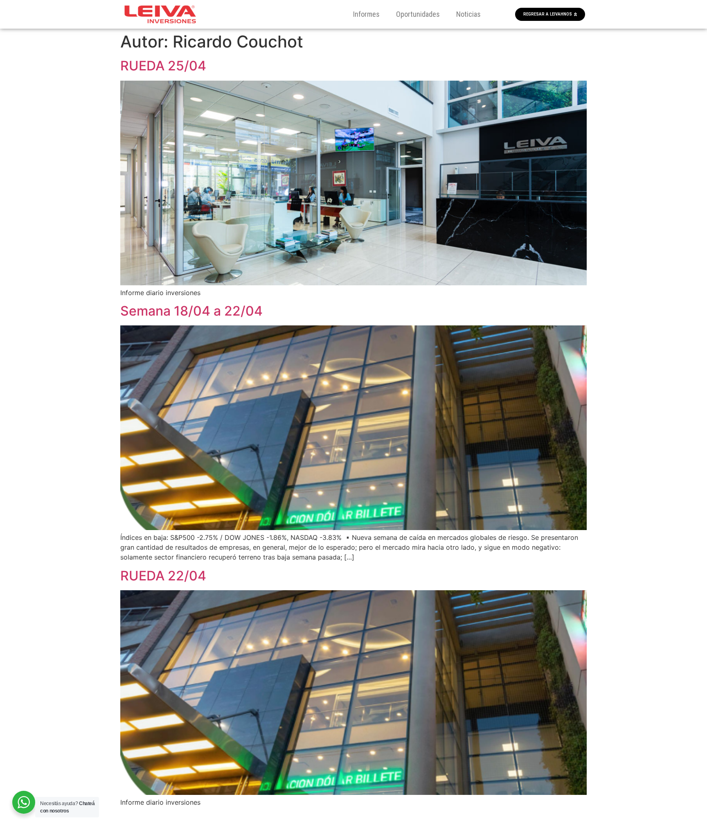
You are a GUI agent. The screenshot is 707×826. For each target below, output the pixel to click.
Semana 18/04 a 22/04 (191, 311)
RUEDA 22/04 (163, 576)
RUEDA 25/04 (163, 66)
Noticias (468, 14)
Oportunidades (418, 14)
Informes (366, 14)
